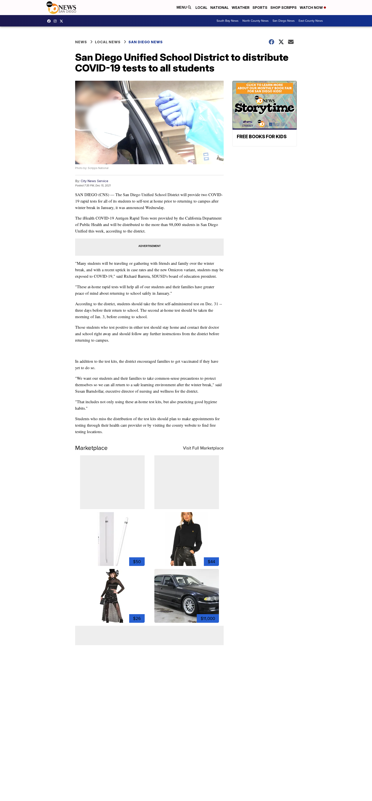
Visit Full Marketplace (203, 448)
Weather (241, 7)
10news (62, 21)
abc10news (50, 21)
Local (201, 7)
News (81, 42)
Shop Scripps (283, 7)
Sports (260, 7)
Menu (182, 7)
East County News (311, 21)
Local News (108, 42)
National (219, 7)
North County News (255, 21)
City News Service (94, 181)
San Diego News (284, 21)
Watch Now (312, 7)
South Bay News (228, 21)
